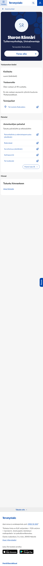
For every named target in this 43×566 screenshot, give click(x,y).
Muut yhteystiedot (9, 540)
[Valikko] (40, 3)
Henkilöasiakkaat (10, 563)
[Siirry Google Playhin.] (27, 552)
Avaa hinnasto (8, 189)
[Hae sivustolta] (33, 3)
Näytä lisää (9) (29, 167)
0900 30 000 (33, 524)
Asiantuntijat (10, 9)
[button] (21, 107)
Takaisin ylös (20, 510)
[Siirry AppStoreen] (10, 552)
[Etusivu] (15, 3)
